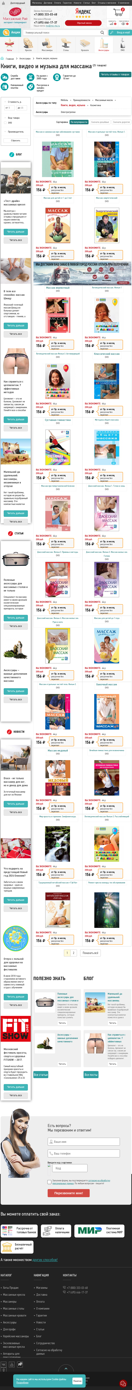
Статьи (86, 2)
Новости (77, 2)
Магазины (37, 2)
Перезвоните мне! (68, 1193)
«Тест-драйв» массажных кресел (14, 202)
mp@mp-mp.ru (53, 25)
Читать (62, 1023)
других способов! (45, 1259)
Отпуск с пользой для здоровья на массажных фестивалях (14, 964)
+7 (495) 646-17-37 (45, 22)
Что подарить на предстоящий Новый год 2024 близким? (16, 872)
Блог (94, 2)
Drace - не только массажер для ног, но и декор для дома (16, 781)
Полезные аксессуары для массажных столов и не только (16, 585)
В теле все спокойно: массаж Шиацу (14, 294)
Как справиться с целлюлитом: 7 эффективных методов (13, 387)
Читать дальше (15, 231)
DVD (10, 122)
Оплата (57, 2)
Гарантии (67, 2)
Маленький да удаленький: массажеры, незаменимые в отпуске (12, 479)
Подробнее (22, 1382)
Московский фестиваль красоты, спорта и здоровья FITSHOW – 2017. (15, 1054)
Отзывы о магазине (107, 2)
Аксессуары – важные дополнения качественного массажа (15, 675)
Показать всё (90, 953)
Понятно (77, 1381)
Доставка (48, 2)
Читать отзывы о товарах (115, 74)
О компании (123, 2)
